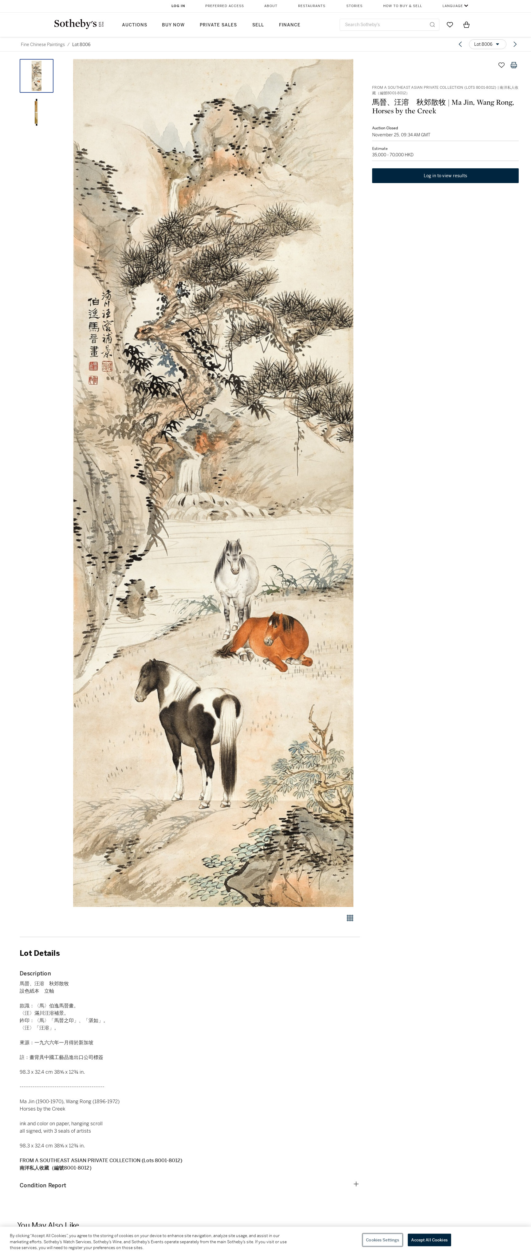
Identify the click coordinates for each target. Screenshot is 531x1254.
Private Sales (218, 25)
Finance (290, 25)
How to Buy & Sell (402, 6)
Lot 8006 (81, 44)
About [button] (270, 6)
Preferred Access (224, 6)
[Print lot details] (514, 65)
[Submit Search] (432, 24)
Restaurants (311, 6)
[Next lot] (515, 44)
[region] (265, 1240)
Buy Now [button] (173, 25)
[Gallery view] (350, 918)
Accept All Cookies (429, 1239)
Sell (258, 25)
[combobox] (389, 25)
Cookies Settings (382, 1239)
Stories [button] (354, 6)
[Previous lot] (460, 44)
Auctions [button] (134, 25)
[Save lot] (501, 65)
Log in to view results (445, 175)
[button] (213, 483)
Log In (178, 6)
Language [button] (452, 6)
